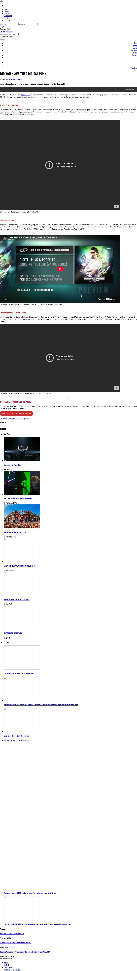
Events (6, 11)
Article (17, 79)
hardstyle (22, 418)
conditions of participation (12, 970)
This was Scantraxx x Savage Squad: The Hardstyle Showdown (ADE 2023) (25, 952)
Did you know (5, 418)
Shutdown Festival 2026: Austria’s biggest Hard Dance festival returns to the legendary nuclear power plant (41, 704)
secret (28, 418)
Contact (7, 20)
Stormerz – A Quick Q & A (12, 465)
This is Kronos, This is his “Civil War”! (16, 599)
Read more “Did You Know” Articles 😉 (16, 413)
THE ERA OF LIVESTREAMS (13, 633)
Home (6, 962)
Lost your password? (6, 31)
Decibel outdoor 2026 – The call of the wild (18, 673)
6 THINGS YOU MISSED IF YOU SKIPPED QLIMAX (15, 943)
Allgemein (12, 79)
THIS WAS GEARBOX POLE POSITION (12, 933)
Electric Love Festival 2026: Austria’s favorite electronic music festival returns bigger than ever (37, 924)
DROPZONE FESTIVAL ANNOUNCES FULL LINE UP (19, 566)
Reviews (7, 13)
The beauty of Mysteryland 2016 (15, 532)
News (6, 9)
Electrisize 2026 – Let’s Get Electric (16, 736)
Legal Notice (8, 967)
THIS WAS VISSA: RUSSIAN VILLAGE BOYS (18, 498)
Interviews (8, 16)
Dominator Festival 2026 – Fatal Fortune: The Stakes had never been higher (30, 893)
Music (6, 18)
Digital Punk (14, 418)
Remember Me (4, 29)
